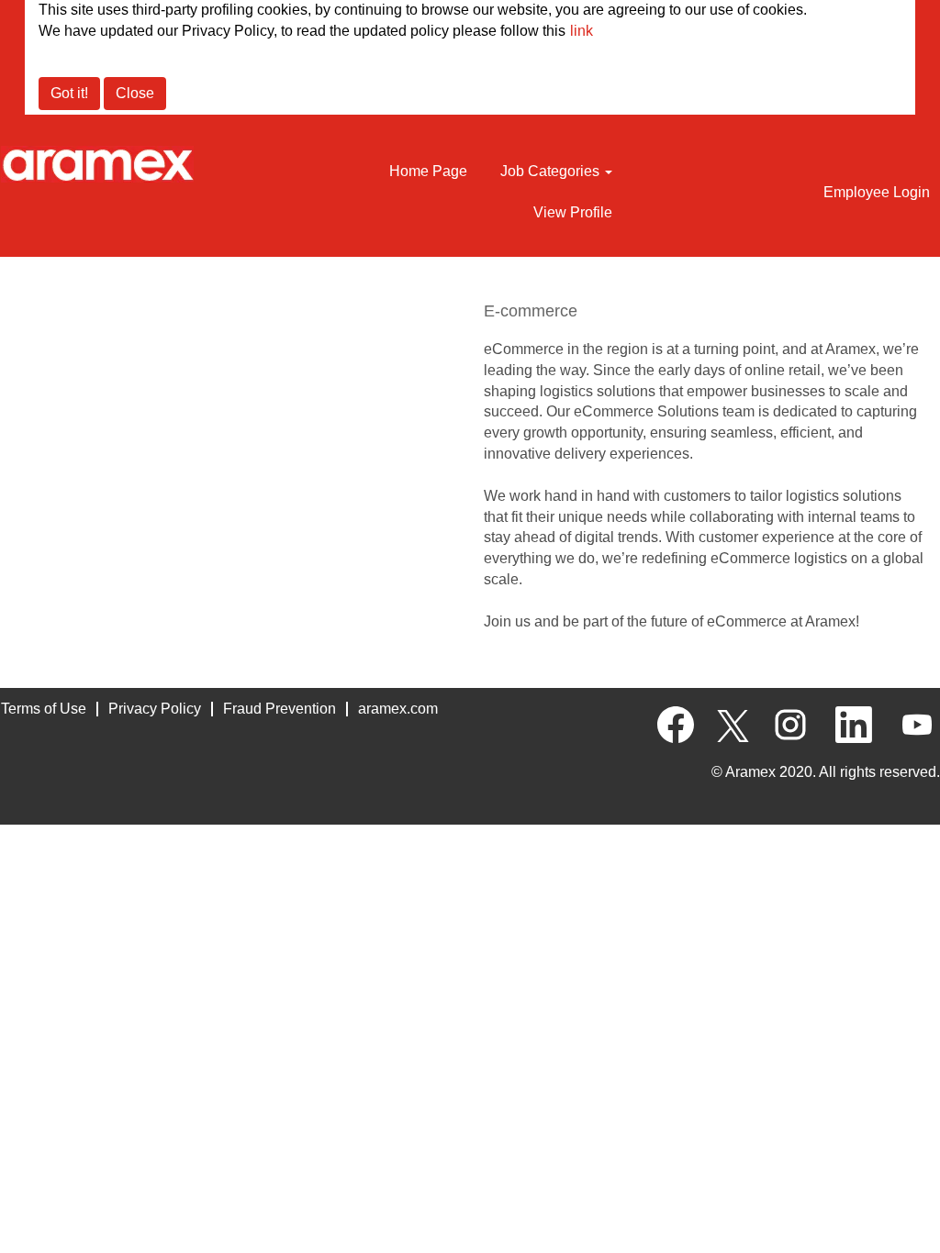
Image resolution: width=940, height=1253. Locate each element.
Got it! (69, 93)
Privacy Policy (154, 708)
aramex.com (398, 708)
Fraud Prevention (279, 708)
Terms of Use (43, 708)
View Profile (572, 212)
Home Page (428, 171)
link (581, 31)
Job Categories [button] (551, 171)
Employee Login (876, 192)
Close (135, 93)
